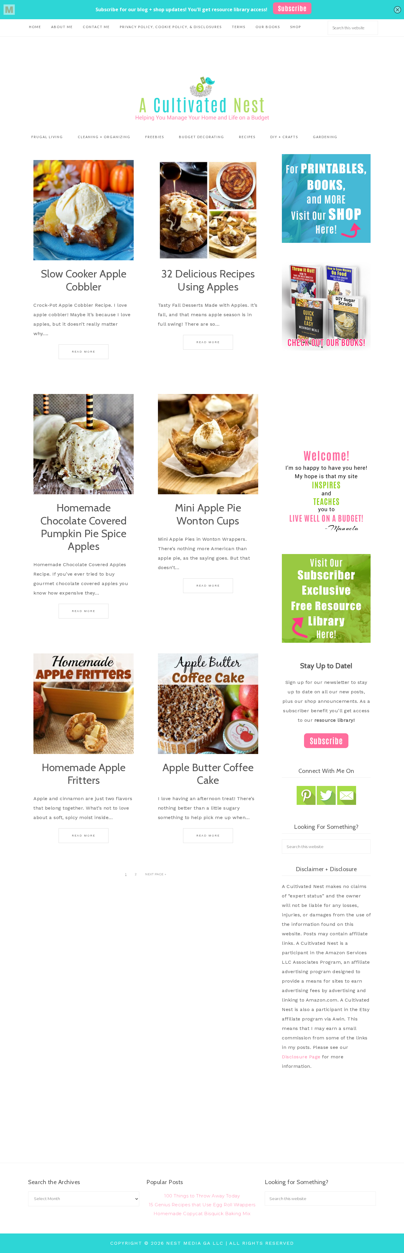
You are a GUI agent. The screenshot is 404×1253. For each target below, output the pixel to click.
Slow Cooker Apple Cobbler (84, 280)
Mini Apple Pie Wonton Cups (208, 514)
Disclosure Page (301, 1057)
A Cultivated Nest (202, 99)
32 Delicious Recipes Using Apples (208, 280)
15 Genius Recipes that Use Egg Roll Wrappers (202, 1204)
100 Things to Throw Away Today (202, 1196)
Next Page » (156, 874)
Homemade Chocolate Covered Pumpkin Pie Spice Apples (84, 527)
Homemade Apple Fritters (83, 774)
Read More (83, 351)
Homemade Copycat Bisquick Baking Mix (202, 1213)
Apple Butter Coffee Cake (208, 774)
